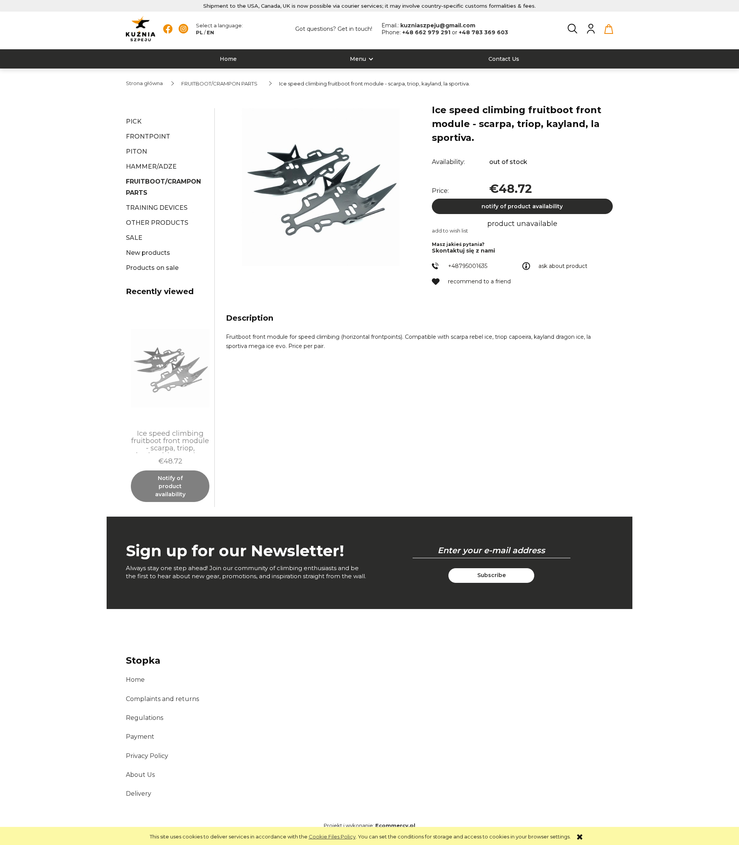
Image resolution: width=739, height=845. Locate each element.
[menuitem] (228, 59)
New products (148, 252)
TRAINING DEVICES (156, 207)
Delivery (138, 793)
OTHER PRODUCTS (157, 222)
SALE (134, 237)
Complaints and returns (162, 699)
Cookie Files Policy (332, 836)
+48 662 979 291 (427, 32)
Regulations (144, 717)
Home (135, 679)
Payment (140, 736)
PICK (134, 121)
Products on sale (152, 267)
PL (199, 32)
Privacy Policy (147, 756)
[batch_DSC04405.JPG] (321, 187)
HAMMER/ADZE (151, 166)
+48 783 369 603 (483, 32)
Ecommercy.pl (395, 825)
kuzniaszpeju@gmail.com (437, 25)
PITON (136, 151)
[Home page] (140, 29)
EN (210, 32)
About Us (140, 774)
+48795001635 (467, 266)
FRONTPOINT (148, 136)
